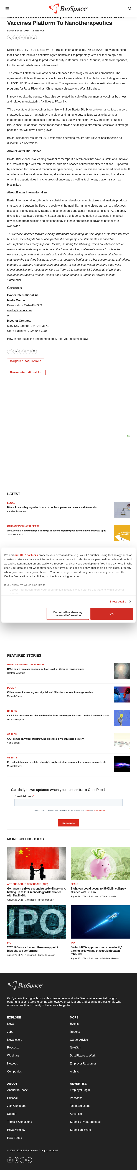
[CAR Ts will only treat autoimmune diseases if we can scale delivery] (122, 741)
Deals (74, 884)
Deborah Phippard (16, 719)
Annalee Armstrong (16, 511)
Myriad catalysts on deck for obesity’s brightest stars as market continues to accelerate (56, 762)
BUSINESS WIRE (42, 49)
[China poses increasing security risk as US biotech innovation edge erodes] (122, 694)
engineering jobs (45, 338)
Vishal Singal (13, 743)
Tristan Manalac (15, 534)
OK (112, 613)
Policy (11, 688)
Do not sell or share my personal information (67, 614)
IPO (9, 942)
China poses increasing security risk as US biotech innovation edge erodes (50, 692)
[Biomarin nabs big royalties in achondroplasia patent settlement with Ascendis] (122, 510)
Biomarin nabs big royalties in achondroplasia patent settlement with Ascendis (52, 507)
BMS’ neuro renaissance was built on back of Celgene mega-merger (45, 669)
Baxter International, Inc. (26, 372)
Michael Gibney (14, 696)
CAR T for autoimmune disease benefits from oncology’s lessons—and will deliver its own (58, 715)
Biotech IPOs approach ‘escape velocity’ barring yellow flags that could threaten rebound (96, 951)
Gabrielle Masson (46, 955)
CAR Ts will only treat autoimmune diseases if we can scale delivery (45, 738)
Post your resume (68, 338)
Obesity (12, 757)
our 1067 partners (26, 554)
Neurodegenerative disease (26, 664)
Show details (118, 601)
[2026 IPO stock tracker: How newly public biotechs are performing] (36, 922)
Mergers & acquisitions (25, 361)
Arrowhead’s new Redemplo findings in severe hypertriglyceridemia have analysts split (56, 530)
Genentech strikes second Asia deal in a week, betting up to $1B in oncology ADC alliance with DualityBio (36, 892)
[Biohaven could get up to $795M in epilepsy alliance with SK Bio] (100, 863)
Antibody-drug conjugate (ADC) (27, 884)
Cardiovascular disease (23, 526)
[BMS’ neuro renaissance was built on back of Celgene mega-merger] (122, 671)
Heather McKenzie (16, 673)
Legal (11, 503)
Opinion (12, 711)
